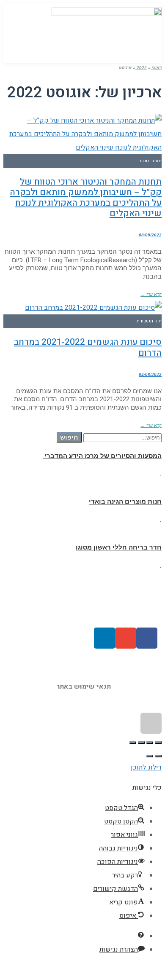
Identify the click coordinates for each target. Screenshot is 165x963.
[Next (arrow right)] (149, 756)
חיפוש (69, 437)
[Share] (149, 742)
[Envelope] (125, 638)
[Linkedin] (104, 638)
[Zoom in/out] (132, 742)
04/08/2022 (150, 374)
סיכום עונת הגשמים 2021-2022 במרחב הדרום (88, 347)
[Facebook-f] (146, 638)
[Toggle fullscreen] (141, 742)
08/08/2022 (150, 234)
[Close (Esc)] (158, 742)
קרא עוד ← (151, 294)
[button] (20, 30)
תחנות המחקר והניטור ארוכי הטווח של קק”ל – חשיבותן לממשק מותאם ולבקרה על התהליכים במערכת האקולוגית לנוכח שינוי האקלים (86, 197)
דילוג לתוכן (146, 767)
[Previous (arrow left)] (158, 756)
